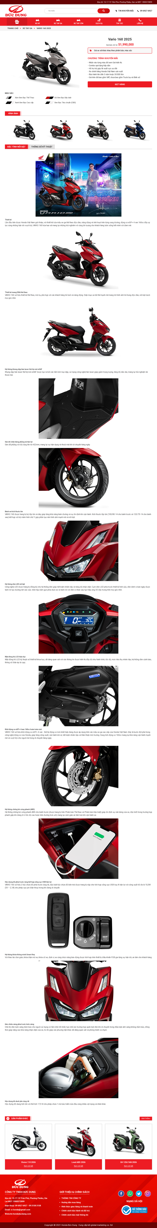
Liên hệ (140, 23)
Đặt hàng (120, 84)
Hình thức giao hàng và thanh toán (77, 1206)
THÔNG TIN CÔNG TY (71, 1198)
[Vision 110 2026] (28, 1139)
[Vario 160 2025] (23, 130)
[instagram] (148, 1194)
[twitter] (139, 1194)
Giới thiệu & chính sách (74, 1192)
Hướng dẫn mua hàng (71, 1202)
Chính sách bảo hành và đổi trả (75, 1211)
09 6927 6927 (146, 11)
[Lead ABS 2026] (78, 1141)
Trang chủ (12, 28)
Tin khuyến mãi (126, 11)
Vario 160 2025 (44, 28)
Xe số (37, 23)
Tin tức (119, 23)
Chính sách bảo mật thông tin (74, 1215)
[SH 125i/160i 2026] (128, 1139)
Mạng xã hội (134, 1201)
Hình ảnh (13, 113)
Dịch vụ (99, 23)
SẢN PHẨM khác (19, 1118)
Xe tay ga (58, 23)
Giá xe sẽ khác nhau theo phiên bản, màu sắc (113, 50)
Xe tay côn (78, 23)
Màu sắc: (9, 93)
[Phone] (130, 1194)
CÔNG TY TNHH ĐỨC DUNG (20, 1192)
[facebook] (121, 1194)
